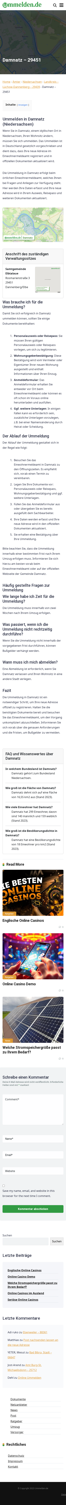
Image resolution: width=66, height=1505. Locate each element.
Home (6, 82)
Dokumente (18, 1399)
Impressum (15, 1461)
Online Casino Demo (19, 984)
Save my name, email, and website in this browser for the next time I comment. (29, 1193)
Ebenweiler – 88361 (35, 1332)
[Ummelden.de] (22, 4)
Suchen (7, 1235)
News (7, 1040)
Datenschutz (16, 1456)
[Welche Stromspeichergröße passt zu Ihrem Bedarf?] (33, 1020)
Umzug (15, 1427)
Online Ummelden (29, 1378)
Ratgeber (9, 913)
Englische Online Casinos (23, 920)
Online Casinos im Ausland (26, 1293)
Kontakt (13, 1466)
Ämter (16, 82)
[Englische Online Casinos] (33, 893)
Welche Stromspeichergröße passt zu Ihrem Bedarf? (32, 1285)
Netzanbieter (18, 1405)
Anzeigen (23, 104)
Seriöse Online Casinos (23, 1300)
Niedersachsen (32, 82)
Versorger (17, 1432)
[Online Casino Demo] (33, 956)
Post (13, 1415)
